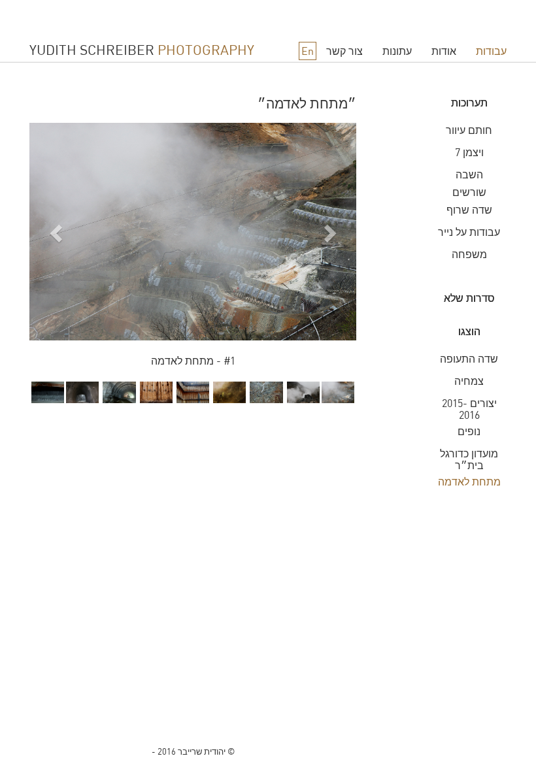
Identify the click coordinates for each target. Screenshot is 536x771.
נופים (469, 431)
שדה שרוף (469, 210)
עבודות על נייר (469, 232)
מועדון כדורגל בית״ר (469, 459)
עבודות (491, 51)
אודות (443, 51)
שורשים (469, 192)
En (307, 50)
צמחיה (469, 381)
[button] (53, 252)
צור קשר (344, 51)
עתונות (397, 51)
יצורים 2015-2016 (469, 409)
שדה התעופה (469, 359)
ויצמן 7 (469, 152)
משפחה (469, 254)
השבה (469, 174)
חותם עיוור (469, 130)
